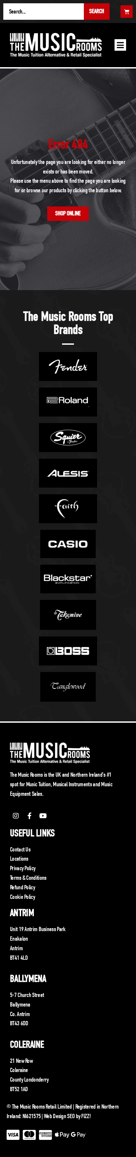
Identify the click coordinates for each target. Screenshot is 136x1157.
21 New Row (21, 1060)
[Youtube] (43, 816)
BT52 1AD (19, 1089)
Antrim (22, 913)
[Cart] (126, 11)
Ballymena (28, 978)
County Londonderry (29, 1079)
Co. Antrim (20, 1014)
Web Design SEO (59, 1116)
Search (96, 11)
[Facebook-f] (29, 816)
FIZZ (85, 1116)
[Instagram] (16, 816)
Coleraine (27, 1044)
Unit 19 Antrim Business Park (37, 929)
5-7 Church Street (27, 995)
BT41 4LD (19, 957)
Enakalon (19, 938)
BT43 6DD (19, 1023)
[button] (120, 45)
